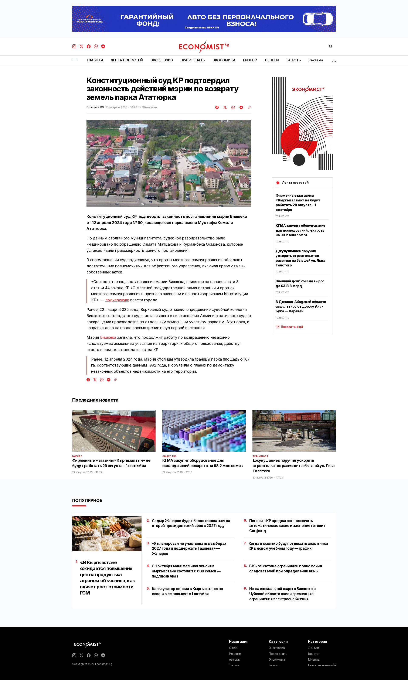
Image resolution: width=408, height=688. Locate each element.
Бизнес (77, 456)
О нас (233, 648)
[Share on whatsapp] (232, 107)
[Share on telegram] (241, 107)
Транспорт (260, 456)
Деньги (313, 648)
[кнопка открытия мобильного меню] (74, 60)
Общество (169, 456)
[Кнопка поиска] (331, 46)
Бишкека (108, 337)
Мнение (314, 659)
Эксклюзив (277, 648)
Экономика (277, 659)
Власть (313, 653)
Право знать (278, 653)
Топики (234, 665)
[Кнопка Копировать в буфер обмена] (248, 107)
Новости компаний (322, 665)
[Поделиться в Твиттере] (224, 107)
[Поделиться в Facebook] (217, 107)
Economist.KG (95, 107)
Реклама (235, 653)
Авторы (234, 659)
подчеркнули (117, 300)
